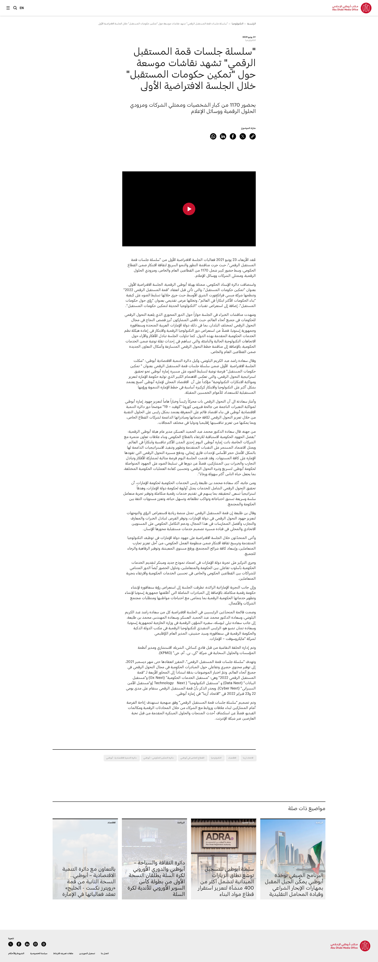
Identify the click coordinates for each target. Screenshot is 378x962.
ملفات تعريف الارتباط (63, 953)
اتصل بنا (105, 953)
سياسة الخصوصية (38, 953)
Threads (43, 944)
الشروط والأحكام (16, 953)
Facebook (233, 136)
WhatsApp (213, 136)
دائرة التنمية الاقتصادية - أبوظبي (121, 757)
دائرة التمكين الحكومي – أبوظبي (158, 757)
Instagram (35, 944)
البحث (15, 7)
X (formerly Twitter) (243, 136)
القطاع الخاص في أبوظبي (192, 757)
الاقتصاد (232, 757)
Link (252, 136)
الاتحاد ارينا (248, 757)
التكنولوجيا (237, 23)
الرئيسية (251, 23)
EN (22, 8)
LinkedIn (223, 136)
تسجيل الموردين (87, 953)
